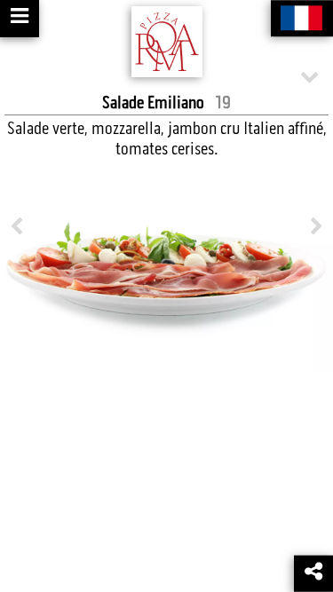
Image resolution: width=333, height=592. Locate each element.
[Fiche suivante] (316, 226)
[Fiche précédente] (16, 226)
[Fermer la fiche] (309, 76)
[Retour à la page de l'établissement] (166, 41)
